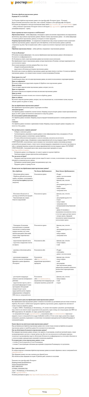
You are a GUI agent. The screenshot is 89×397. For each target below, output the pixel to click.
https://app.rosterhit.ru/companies (20, 150)
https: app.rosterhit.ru (55, 26)
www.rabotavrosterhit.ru (66, 24)
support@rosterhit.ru (35, 314)
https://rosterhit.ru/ (54, 24)
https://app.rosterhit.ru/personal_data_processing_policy (44, 374)
